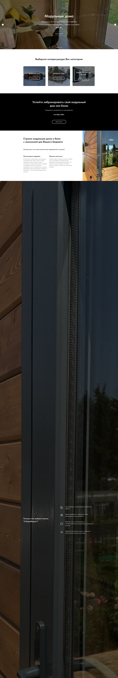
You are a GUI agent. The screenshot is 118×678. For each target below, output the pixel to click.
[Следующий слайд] (115, 25)
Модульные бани (59, 73)
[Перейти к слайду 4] (60, 47)
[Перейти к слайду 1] (56, 47)
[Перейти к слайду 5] (61, 47)
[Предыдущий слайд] (3, 25)
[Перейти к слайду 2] (57, 47)
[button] (59, 122)
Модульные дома (34, 73)
